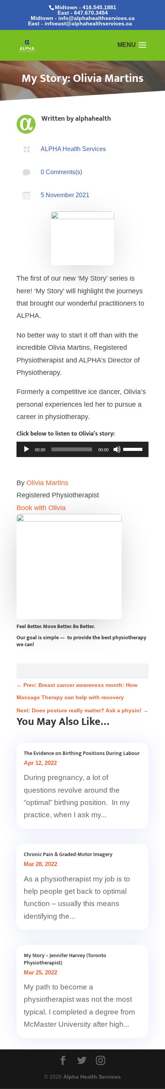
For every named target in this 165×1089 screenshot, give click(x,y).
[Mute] (117, 449)
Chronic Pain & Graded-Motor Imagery (68, 854)
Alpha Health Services (92, 1077)
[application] (82, 449)
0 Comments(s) (61, 172)
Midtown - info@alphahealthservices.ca (83, 18)
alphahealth (93, 119)
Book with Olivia (41, 508)
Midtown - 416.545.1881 (85, 7)
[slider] (134, 449)
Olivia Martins (47, 483)
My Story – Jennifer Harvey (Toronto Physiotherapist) (65, 959)
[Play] (26, 449)
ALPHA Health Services (73, 149)
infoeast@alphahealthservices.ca (88, 23)
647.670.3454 (91, 13)
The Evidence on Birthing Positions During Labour (82, 753)
